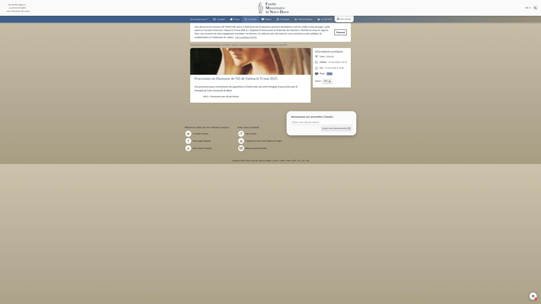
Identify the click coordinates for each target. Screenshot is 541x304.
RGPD (294, 160)
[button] (327, 81)
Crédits (282, 160)
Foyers (237, 19)
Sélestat (330, 56)
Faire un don (345, 19)
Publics (268, 19)
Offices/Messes (305, 19)
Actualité (221, 19)
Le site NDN (326, 19)
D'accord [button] (340, 32)
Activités (252, 19)
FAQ (307, 160)
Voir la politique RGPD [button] (246, 37)
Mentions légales (265, 160)
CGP (303, 160)
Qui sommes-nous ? (199, 19)
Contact (275, 160)
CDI (299, 160)
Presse (288, 160)
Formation (285, 19)
